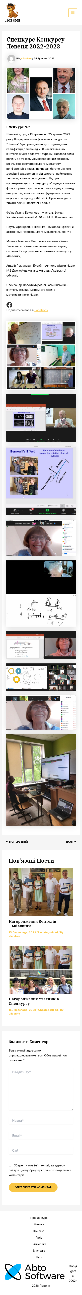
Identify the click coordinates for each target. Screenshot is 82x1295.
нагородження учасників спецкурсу (34, 1001)
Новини (39, 1224)
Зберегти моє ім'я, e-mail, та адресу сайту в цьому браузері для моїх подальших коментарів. (40, 1170)
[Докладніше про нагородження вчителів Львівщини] (41, 892)
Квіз (39, 1257)
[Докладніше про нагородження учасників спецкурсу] (41, 969)
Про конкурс (39, 1217)
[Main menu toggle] (72, 12)
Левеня (12, 20)
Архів (39, 1237)
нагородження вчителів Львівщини (32, 923)
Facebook (41, 310)
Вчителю (39, 1250)
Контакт (39, 1231)
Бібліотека (39, 1244)
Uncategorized (48, 932)
